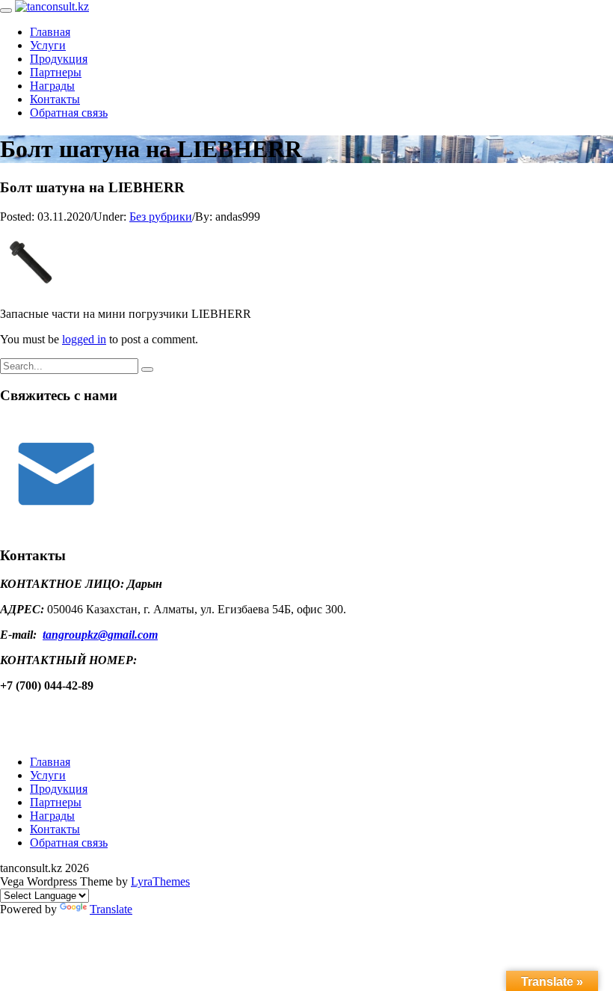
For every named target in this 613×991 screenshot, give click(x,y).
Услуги (48, 45)
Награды (52, 85)
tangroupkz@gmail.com (100, 634)
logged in (84, 339)
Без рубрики (160, 216)
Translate (111, 909)
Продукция (58, 58)
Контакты (55, 99)
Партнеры (55, 72)
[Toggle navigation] (6, 10)
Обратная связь (69, 112)
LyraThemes (160, 881)
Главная (50, 31)
